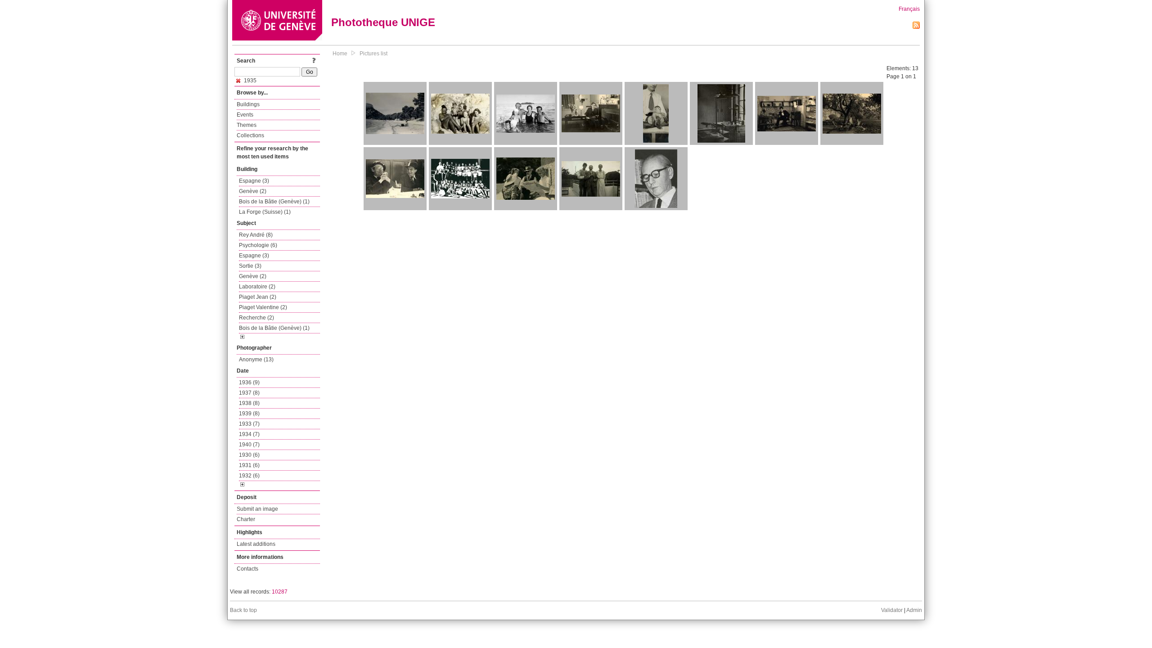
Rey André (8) (256, 235)
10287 (280, 592)
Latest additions (256, 544)
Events (245, 115)
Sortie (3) (250, 266)
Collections (250, 135)
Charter (246, 519)
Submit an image (257, 509)
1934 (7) (249, 434)
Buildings (248, 104)
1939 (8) (249, 413)
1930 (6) (249, 455)
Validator (892, 610)
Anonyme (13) (256, 359)
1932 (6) (249, 475)
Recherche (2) (256, 318)
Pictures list (373, 53)
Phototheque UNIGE (383, 22)
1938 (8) (249, 403)
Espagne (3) (254, 181)
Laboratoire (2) (257, 287)
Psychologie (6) (258, 245)
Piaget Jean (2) (257, 297)
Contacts (247, 569)
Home (340, 53)
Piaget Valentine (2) (263, 307)
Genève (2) (252, 191)
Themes (246, 125)
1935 (249, 80)
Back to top (243, 610)
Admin (914, 610)
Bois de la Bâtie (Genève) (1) (274, 201)
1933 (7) (249, 424)
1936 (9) (249, 382)
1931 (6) (249, 465)
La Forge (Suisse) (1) (265, 212)
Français (909, 9)
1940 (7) (249, 444)
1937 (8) (249, 393)
